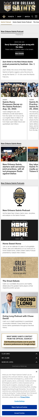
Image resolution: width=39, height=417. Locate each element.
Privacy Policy (25, 397)
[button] (19, 53)
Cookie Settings (19, 401)
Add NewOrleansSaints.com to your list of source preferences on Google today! (19, 343)
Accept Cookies (19, 413)
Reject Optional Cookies (19, 407)
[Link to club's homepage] (4, 15)
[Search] (32, 16)
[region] (19, 393)
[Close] (36, 371)
